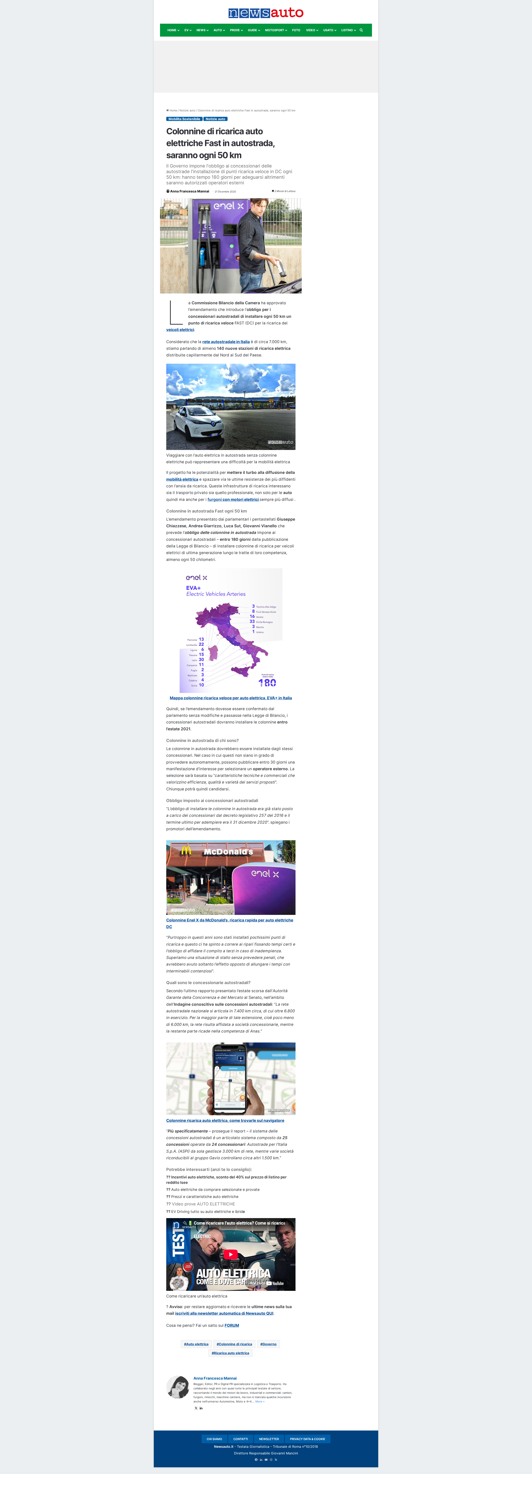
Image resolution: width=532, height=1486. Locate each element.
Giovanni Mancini (284, 1453)
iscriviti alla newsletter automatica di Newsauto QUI (224, 1313)
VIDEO (310, 30)
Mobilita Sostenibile (184, 119)
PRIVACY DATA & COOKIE (307, 1439)
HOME (171, 30)
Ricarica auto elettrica (231, 1353)
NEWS (201, 30)
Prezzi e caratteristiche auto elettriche (204, 1196)
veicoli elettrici (180, 329)
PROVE (235, 30)
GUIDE (252, 30)
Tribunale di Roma (287, 1446)
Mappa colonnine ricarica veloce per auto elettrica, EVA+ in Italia (231, 698)
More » (260, 1401)
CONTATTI (240, 1439)
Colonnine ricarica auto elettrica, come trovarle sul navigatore (225, 1120)
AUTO (218, 30)
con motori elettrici (234, 499)
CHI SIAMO (214, 1439)
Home (173, 110)
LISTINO (347, 30)
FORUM (232, 1325)
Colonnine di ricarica (235, 1344)
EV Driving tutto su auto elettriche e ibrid (207, 1211)
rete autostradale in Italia (226, 341)
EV (186, 30)
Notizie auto (187, 110)
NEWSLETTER (269, 1439)
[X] (195, 1408)
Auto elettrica (197, 1344)
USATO (328, 30)
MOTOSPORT (274, 30)
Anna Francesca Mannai (189, 191)
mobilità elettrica (182, 479)
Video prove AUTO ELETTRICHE (203, 1203)
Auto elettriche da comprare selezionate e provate (215, 1189)
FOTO (296, 30)
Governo (269, 1344)
